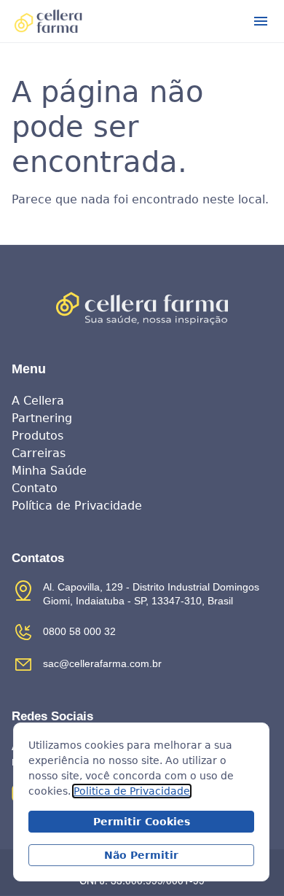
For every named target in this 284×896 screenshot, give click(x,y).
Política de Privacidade (77, 506)
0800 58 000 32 (79, 631)
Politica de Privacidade (132, 791)
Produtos (37, 436)
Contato (35, 488)
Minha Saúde (49, 471)
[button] (260, 21)
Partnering (42, 418)
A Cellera (38, 401)
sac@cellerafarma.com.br (102, 663)
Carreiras (39, 453)
